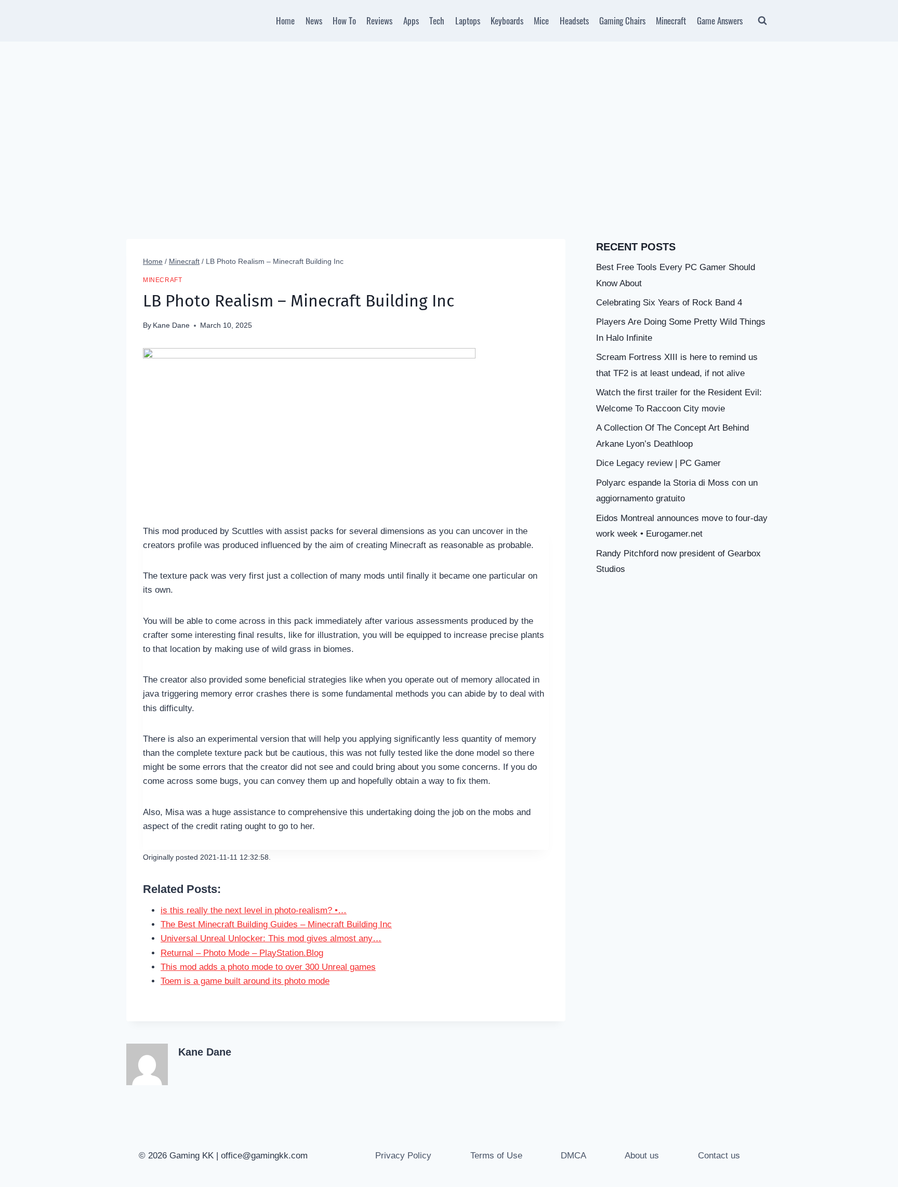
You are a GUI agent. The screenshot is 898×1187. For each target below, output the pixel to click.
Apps (411, 20)
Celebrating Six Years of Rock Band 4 (669, 303)
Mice (541, 20)
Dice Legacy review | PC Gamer (658, 463)
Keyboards (507, 20)
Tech (436, 20)
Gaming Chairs (622, 20)
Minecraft (671, 20)
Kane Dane (171, 325)
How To (344, 20)
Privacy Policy (403, 1156)
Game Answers (720, 20)
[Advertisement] (449, 119)
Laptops (467, 20)
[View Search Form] (762, 20)
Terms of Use (496, 1156)
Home (285, 20)
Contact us (719, 1156)
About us (642, 1156)
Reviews (379, 20)
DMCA (573, 1156)
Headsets (574, 20)
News (314, 20)
